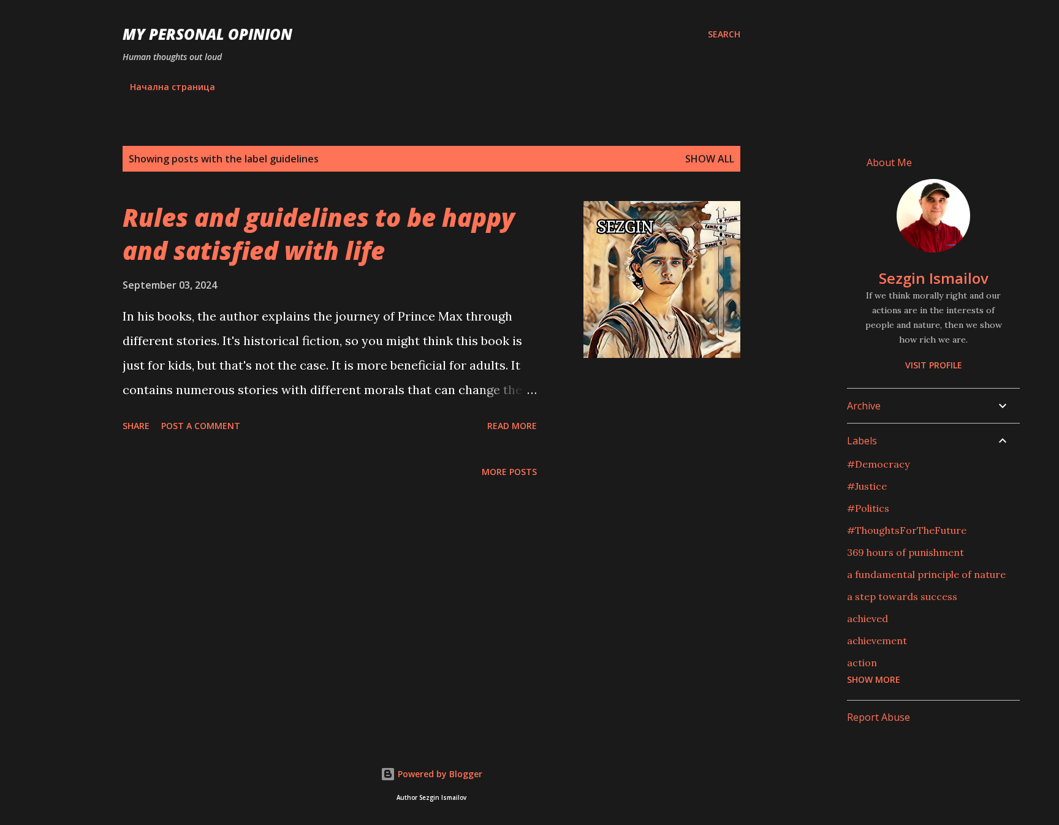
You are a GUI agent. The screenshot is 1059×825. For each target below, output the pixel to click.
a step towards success (902, 596)
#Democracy (878, 464)
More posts (509, 471)
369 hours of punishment (905, 552)
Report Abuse (878, 717)
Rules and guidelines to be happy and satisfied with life (319, 233)
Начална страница (172, 87)
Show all (709, 158)
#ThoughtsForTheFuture (906, 530)
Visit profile (933, 365)
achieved (867, 618)
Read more (512, 426)
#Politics (868, 508)
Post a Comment (200, 426)
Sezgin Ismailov (934, 278)
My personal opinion (207, 34)
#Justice (867, 486)
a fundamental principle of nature (926, 574)
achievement (877, 640)
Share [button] (136, 426)
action (862, 662)
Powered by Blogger (438, 774)
